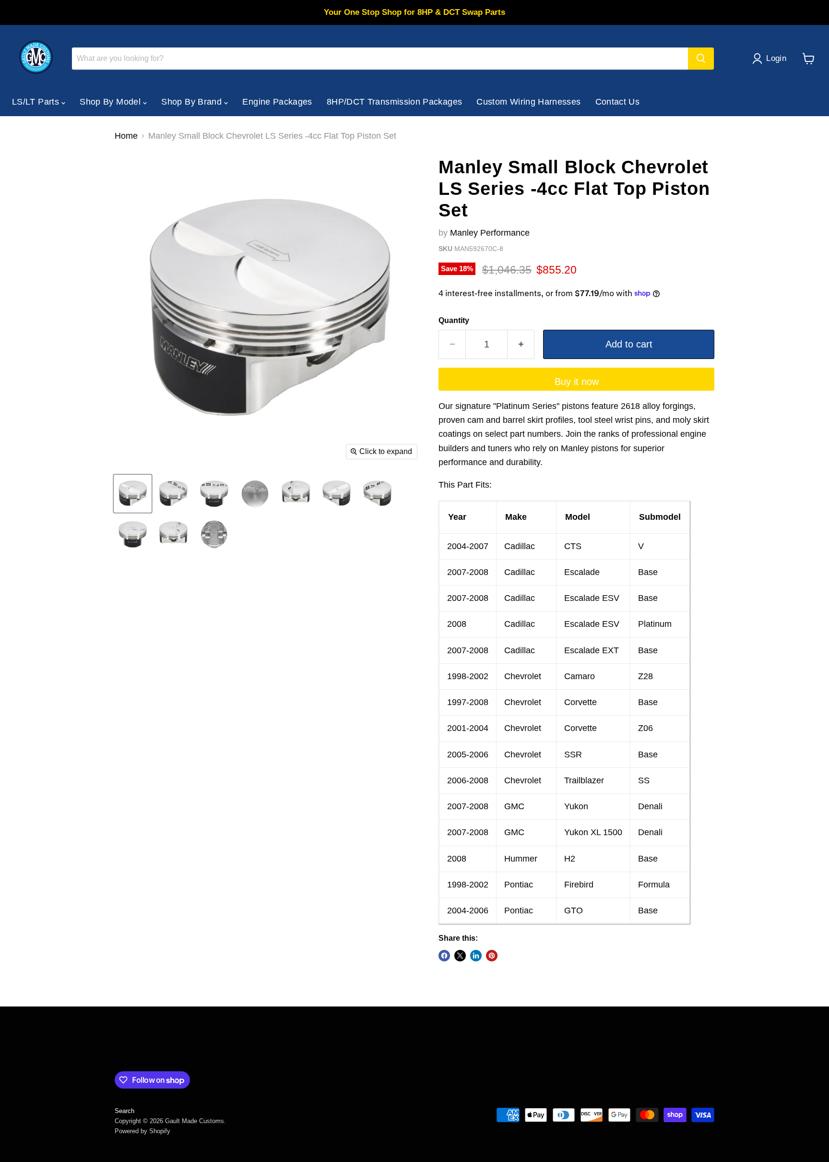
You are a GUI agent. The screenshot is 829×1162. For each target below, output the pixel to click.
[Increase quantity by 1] (521, 344)
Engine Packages (277, 102)
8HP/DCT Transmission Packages (394, 102)
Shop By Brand (192, 102)
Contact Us (617, 102)
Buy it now (577, 381)
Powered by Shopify (142, 1131)
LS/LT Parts (36, 102)
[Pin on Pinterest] (491, 955)
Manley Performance (490, 233)
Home (126, 136)
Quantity (453, 320)
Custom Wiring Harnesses (528, 102)
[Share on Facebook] (444, 955)
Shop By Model (111, 102)
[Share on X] (460, 955)
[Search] (701, 59)
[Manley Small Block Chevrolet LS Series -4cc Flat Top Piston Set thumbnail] (133, 494)
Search (124, 1110)
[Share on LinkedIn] (476, 955)
